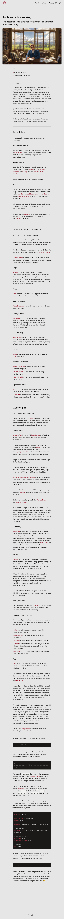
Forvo (14, 294)
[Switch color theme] (60, 3)
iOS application (44, 194)
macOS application (32, 194)
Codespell (17, 651)
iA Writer (15, 559)
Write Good (18, 635)
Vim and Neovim (42, 500)
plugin (28, 490)
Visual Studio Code (21, 502)
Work (44, 3)
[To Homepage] (4, 3)
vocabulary (21, 788)
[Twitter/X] (28, 915)
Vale (14, 663)
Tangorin (17, 395)
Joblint (16, 644)
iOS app (24, 171)
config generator (34, 776)
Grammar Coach (44, 252)
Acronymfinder (17, 318)
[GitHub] (35, 915)
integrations (26, 728)
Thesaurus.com (18, 258)
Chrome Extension (24, 196)
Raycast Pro (18, 152)
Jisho (16, 389)
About (37, 3)
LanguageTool (17, 435)
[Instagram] (32, 915)
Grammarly (16, 531)
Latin (15, 356)
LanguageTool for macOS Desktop (24, 477)
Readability (19, 680)
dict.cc (15, 354)
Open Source (35, 435)
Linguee (15, 272)
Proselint (17, 640)
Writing (51, 3)
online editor (44, 542)
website (31, 169)
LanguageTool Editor (21, 452)
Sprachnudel (18, 377)
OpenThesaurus (19, 366)
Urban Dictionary (18, 306)
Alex (15, 630)
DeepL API (27, 214)
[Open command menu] (56, 3)
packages (20, 676)
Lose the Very (17, 337)
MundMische (18, 372)
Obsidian (23, 492)
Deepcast (18, 218)
